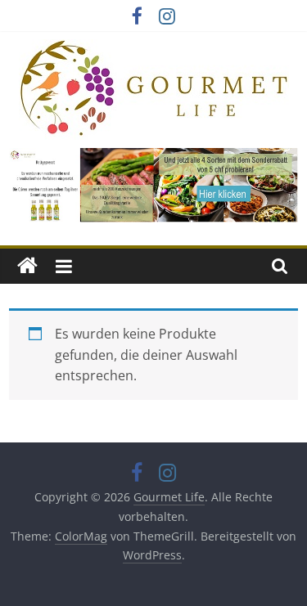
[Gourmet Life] (27, 266)
